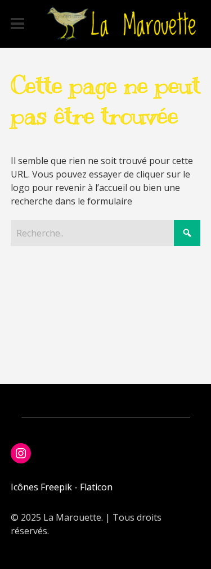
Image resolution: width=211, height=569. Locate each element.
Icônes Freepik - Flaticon (62, 487)
